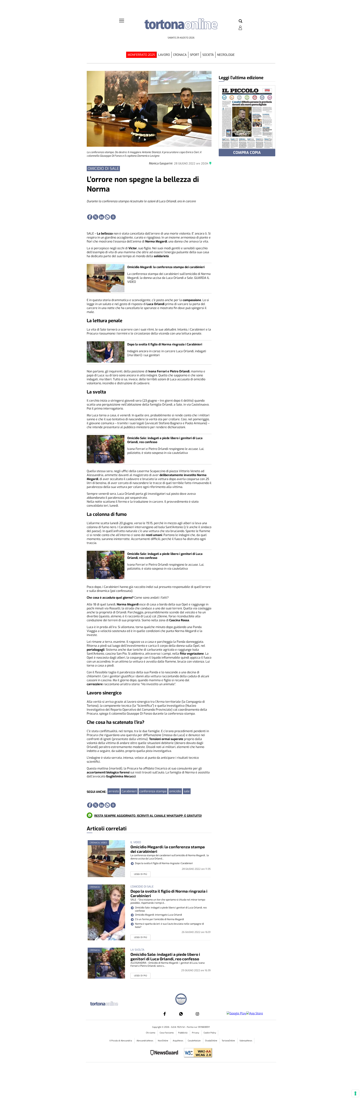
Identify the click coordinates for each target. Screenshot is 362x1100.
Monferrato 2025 (141, 55)
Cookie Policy (210, 1032)
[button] (240, 21)
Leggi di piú (140, 874)
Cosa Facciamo (167, 1032)
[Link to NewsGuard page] (165, 1053)
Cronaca (180, 55)
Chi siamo (151, 1032)
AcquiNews (178, 1040)
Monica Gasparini (161, 163)
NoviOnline (163, 1040)
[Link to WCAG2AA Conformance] (196, 1053)
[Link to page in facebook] (89, 217)
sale (187, 791)
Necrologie (226, 55)
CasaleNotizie (194, 1040)
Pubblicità (183, 1032)
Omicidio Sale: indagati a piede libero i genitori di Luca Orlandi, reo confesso (165, 956)
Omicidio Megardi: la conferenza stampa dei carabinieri (166, 267)
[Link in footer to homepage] (181, 999)
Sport (194, 55)
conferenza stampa (153, 791)
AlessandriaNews (145, 1040)
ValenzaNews (245, 1040)
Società (208, 55)
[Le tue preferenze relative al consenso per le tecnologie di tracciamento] (355, 1093)
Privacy (196, 1032)
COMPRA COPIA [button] (247, 152)
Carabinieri (129, 791)
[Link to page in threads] (113, 217)
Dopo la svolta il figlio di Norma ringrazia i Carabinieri (164, 344)
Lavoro (164, 55)
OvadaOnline (211, 1040)
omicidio (175, 791)
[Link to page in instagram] (197, 1014)
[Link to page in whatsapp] (107, 217)
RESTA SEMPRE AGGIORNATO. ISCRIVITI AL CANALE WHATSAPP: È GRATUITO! (148, 816)
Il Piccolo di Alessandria (121, 1040)
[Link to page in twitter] (95, 217)
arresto (113, 791)
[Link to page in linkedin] (101, 217)
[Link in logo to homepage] (181, 26)
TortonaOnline (228, 1040)
